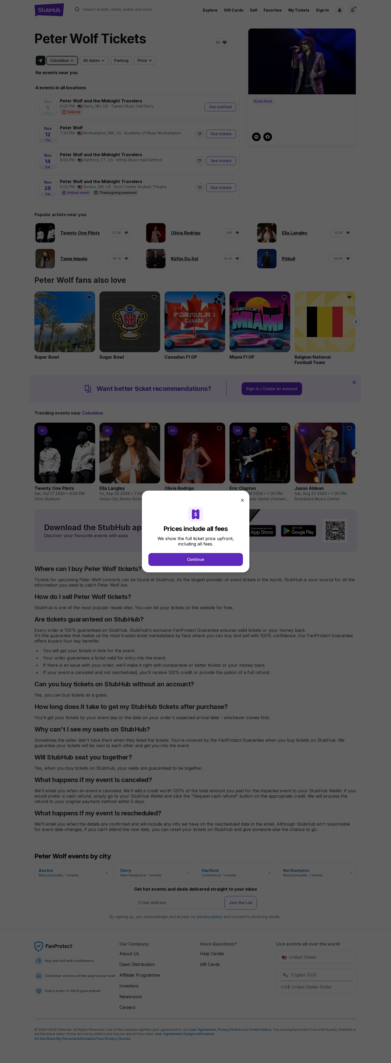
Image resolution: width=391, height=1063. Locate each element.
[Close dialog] (242, 500)
